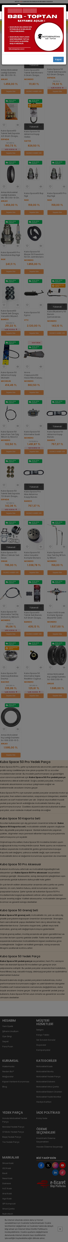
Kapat (58, 59)
